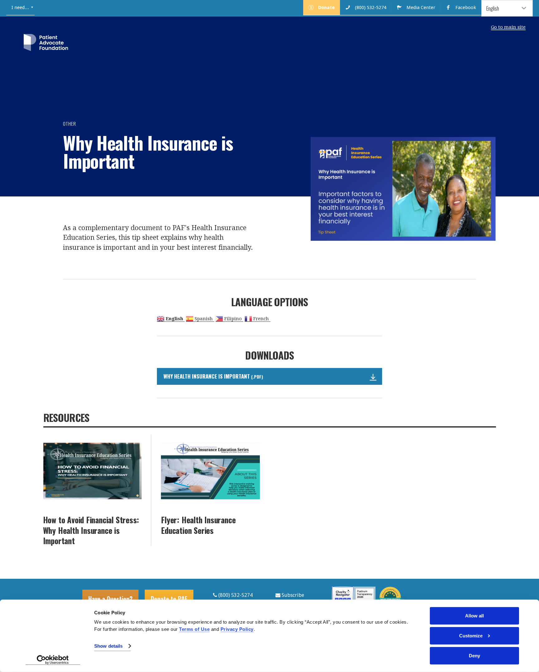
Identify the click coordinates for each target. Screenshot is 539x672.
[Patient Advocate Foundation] (45, 43)
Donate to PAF (169, 598)
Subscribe (292, 595)
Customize (471, 635)
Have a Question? (110, 598)
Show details (108, 646)
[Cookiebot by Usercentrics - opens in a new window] (53, 660)
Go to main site (508, 27)
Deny (474, 655)
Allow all (474, 615)
